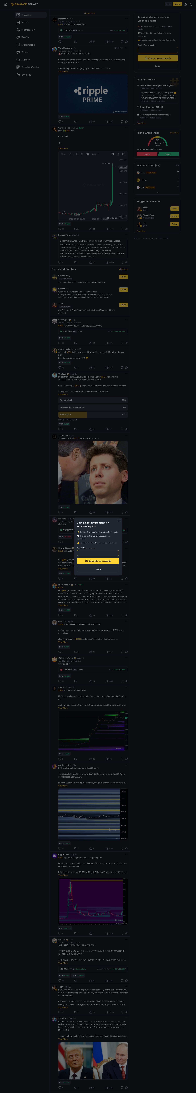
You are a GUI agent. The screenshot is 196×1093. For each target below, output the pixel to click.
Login (98, 569)
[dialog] (98, 546)
